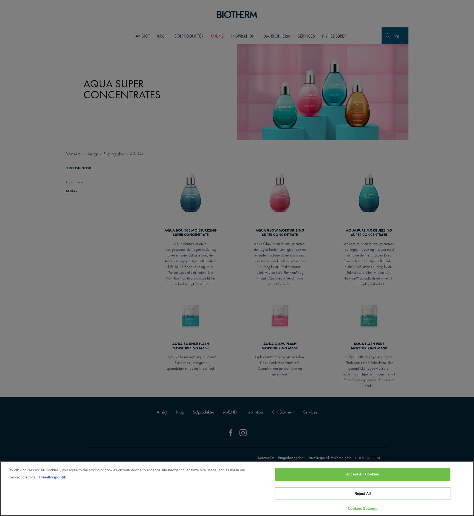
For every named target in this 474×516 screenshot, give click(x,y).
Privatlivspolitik (52, 477)
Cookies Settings (362, 508)
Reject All (362, 494)
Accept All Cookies (362, 474)
